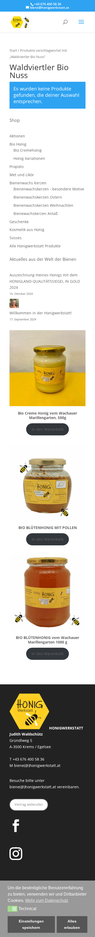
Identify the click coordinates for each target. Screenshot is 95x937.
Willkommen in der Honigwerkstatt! (41, 312)
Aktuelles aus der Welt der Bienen (43, 259)
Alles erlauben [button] (72, 924)
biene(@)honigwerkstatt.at (37, 765)
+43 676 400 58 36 (28, 759)
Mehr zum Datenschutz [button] (46, 900)
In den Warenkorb (48, 429)
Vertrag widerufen (29, 804)
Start (13, 50)
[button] (12, 909)
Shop (15, 120)
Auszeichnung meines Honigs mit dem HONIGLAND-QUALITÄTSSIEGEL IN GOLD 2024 (45, 281)
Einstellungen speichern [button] (31, 924)
